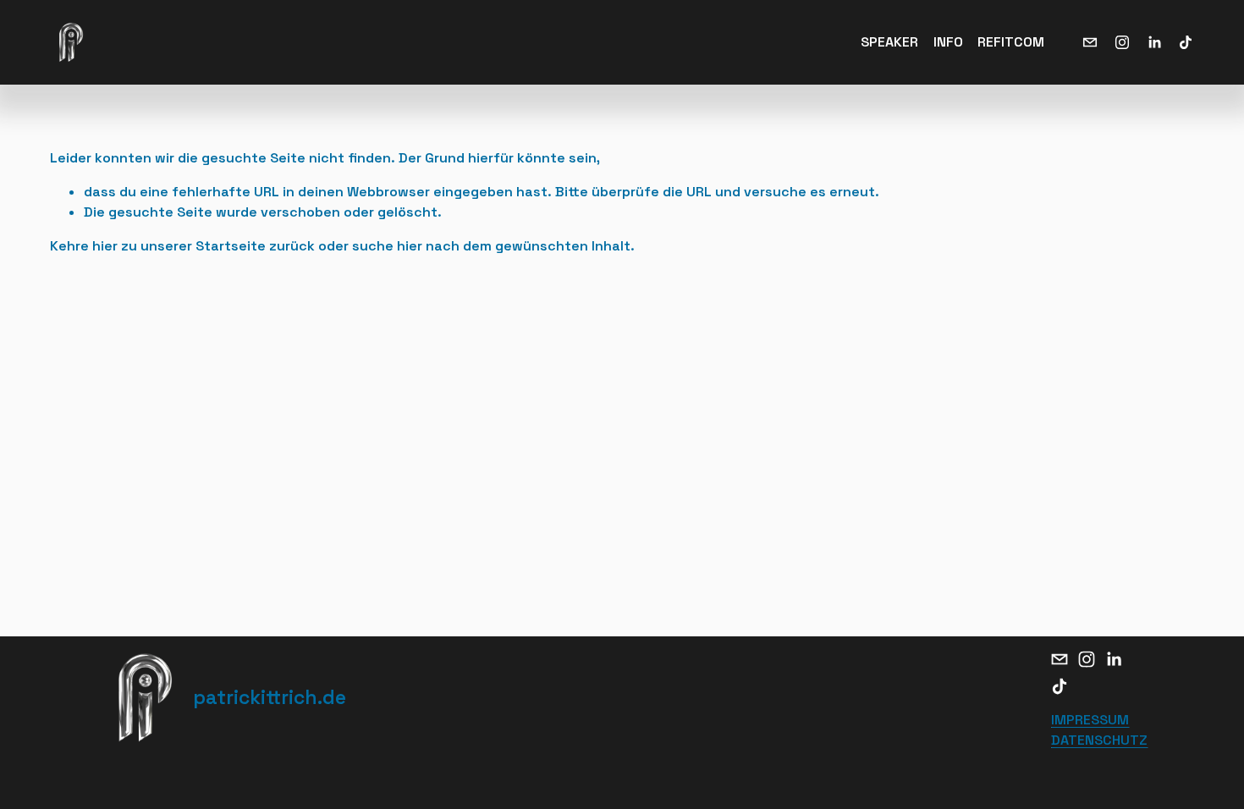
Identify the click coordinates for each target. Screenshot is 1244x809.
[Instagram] (1122, 42)
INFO (948, 42)
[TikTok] (1185, 42)
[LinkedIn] (1154, 42)
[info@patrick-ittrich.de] (1090, 42)
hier (105, 246)
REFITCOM (1010, 42)
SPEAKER (889, 42)
